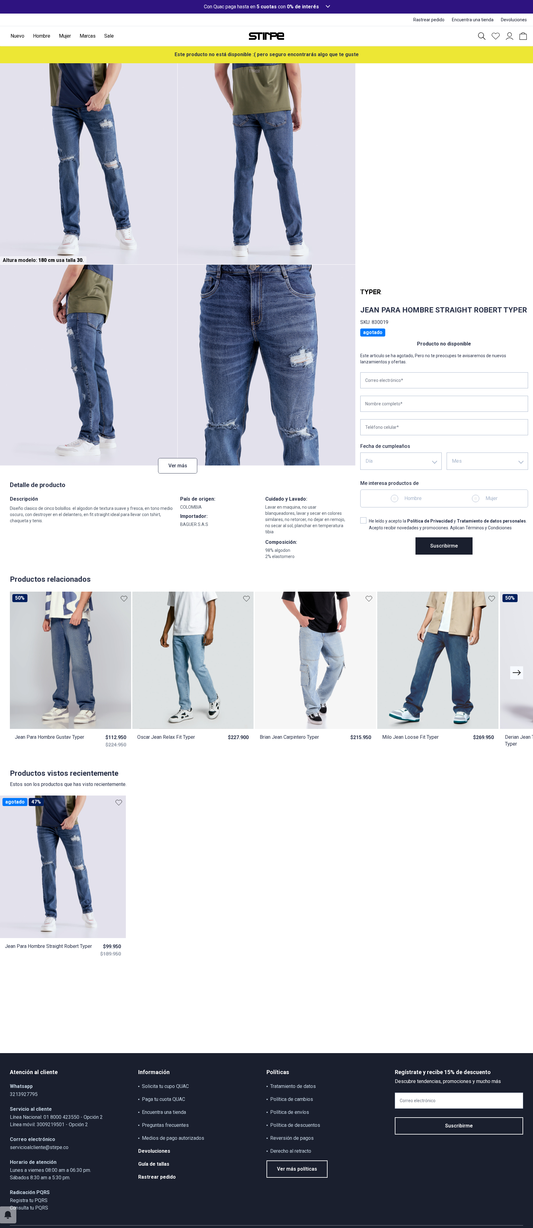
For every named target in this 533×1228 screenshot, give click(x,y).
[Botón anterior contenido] (516, 672)
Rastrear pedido (157, 1177)
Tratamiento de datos (293, 1086)
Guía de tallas (153, 1164)
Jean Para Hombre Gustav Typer (49, 737)
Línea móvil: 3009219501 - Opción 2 (49, 1124)
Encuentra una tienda (164, 1112)
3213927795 (24, 1094)
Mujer (491, 498)
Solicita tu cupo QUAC (165, 1086)
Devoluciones (154, 1151)
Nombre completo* (384, 403)
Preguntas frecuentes (165, 1125)
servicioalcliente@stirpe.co (39, 1147)
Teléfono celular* (382, 427)
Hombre (413, 498)
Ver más (177, 466)
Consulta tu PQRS (29, 1208)
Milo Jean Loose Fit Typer (410, 737)
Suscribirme (444, 546)
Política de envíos (289, 1112)
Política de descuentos (295, 1125)
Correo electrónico (418, 1100)
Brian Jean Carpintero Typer (289, 737)
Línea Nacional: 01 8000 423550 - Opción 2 (56, 1117)
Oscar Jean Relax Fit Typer (166, 737)
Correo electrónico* (384, 380)
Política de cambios (291, 1099)
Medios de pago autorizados (173, 1138)
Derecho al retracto (290, 1151)
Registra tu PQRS (29, 1200)
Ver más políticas (297, 1169)
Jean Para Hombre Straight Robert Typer (48, 946)
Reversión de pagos (292, 1138)
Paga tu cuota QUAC (163, 1099)
